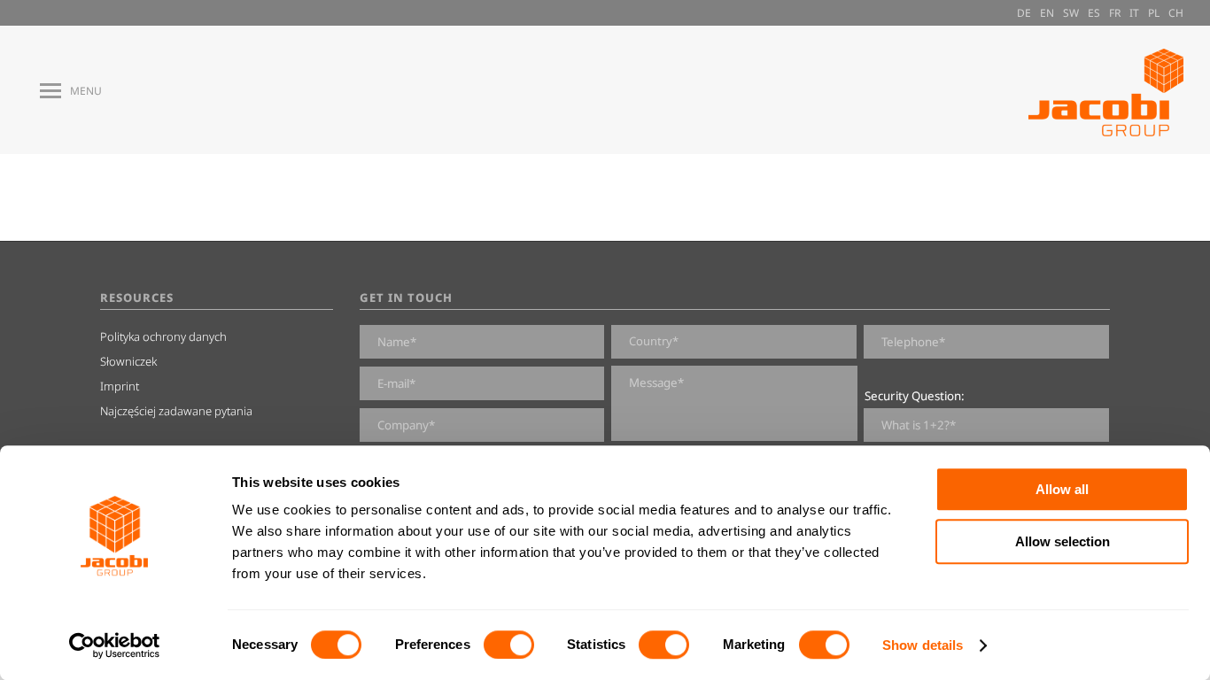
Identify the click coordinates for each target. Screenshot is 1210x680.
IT (1134, 12)
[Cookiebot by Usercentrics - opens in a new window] (114, 645)
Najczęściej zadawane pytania (176, 411)
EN (1047, 12)
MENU (86, 91)
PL (1154, 12)
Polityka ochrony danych (163, 336)
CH (1175, 12)
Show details (922, 645)
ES (1094, 12)
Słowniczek (128, 361)
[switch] (509, 644)
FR (1115, 12)
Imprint (119, 386)
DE (1024, 12)
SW (1071, 12)
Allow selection (1062, 541)
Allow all (1062, 489)
